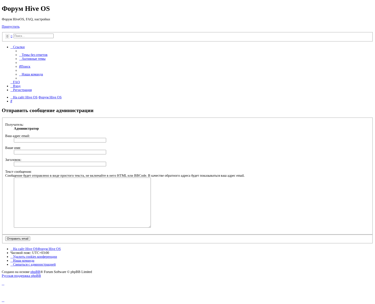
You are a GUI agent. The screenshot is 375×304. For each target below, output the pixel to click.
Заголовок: (13, 160)
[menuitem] (33, 55)
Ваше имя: (13, 148)
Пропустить (11, 26)
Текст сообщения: (18, 171)
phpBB (35, 272)
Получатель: (14, 124)
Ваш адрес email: (17, 136)
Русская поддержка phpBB (21, 276)
